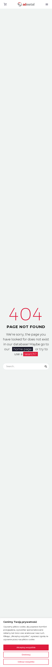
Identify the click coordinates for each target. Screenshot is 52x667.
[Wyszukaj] (46, 366)
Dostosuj (26, 654)
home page (22, 349)
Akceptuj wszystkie (26, 647)
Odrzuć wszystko (26, 662)
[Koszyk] (5, 4)
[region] (26, 642)
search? (31, 354)
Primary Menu (46, 4)
